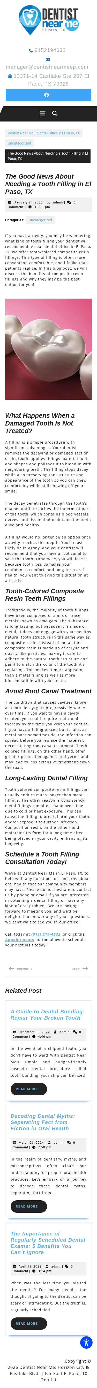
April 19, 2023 (30, 1266)
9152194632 (50, 50)
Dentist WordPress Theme (34, 1361)
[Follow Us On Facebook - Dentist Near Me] (49, 95)
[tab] (41, 114)
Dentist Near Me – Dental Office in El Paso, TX (44, 133)
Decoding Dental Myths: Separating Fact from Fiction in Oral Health (43, 1122)
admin (58, 202)
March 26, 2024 (31, 1142)
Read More (31, 1091)
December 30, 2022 (34, 1032)
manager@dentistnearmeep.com (47, 67)
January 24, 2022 (28, 202)
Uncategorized (19, 143)
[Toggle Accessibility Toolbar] (86, 1342)
